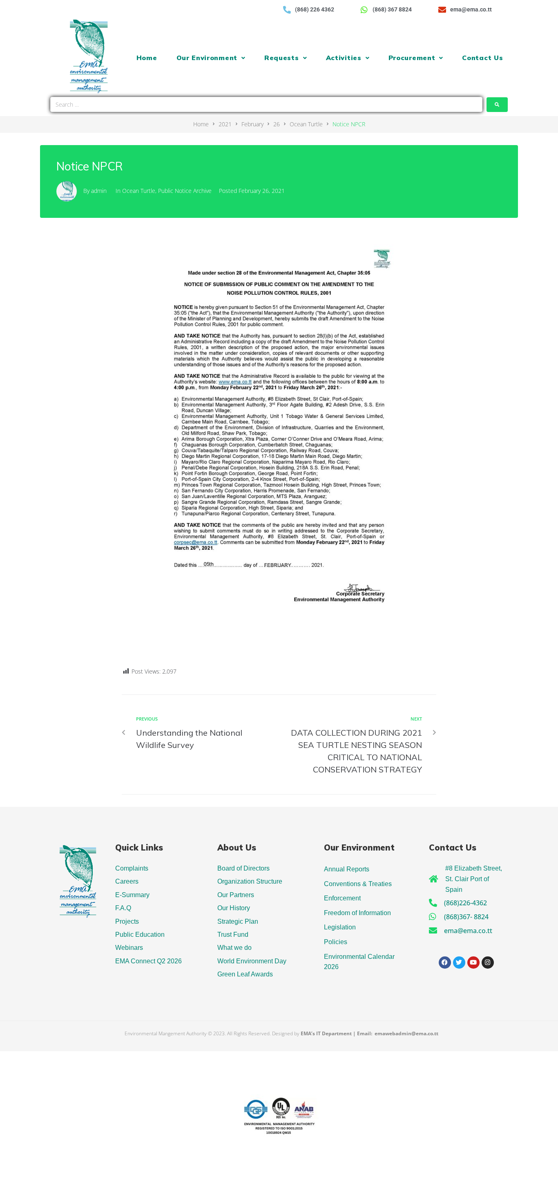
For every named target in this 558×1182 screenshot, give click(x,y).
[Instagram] (488, 962)
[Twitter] (459, 962)
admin (99, 191)
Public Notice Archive (185, 191)
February (252, 124)
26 (276, 124)
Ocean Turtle (306, 124)
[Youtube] (473, 962)
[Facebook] (445, 962)
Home (201, 124)
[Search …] (266, 104)
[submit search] (497, 104)
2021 (225, 124)
